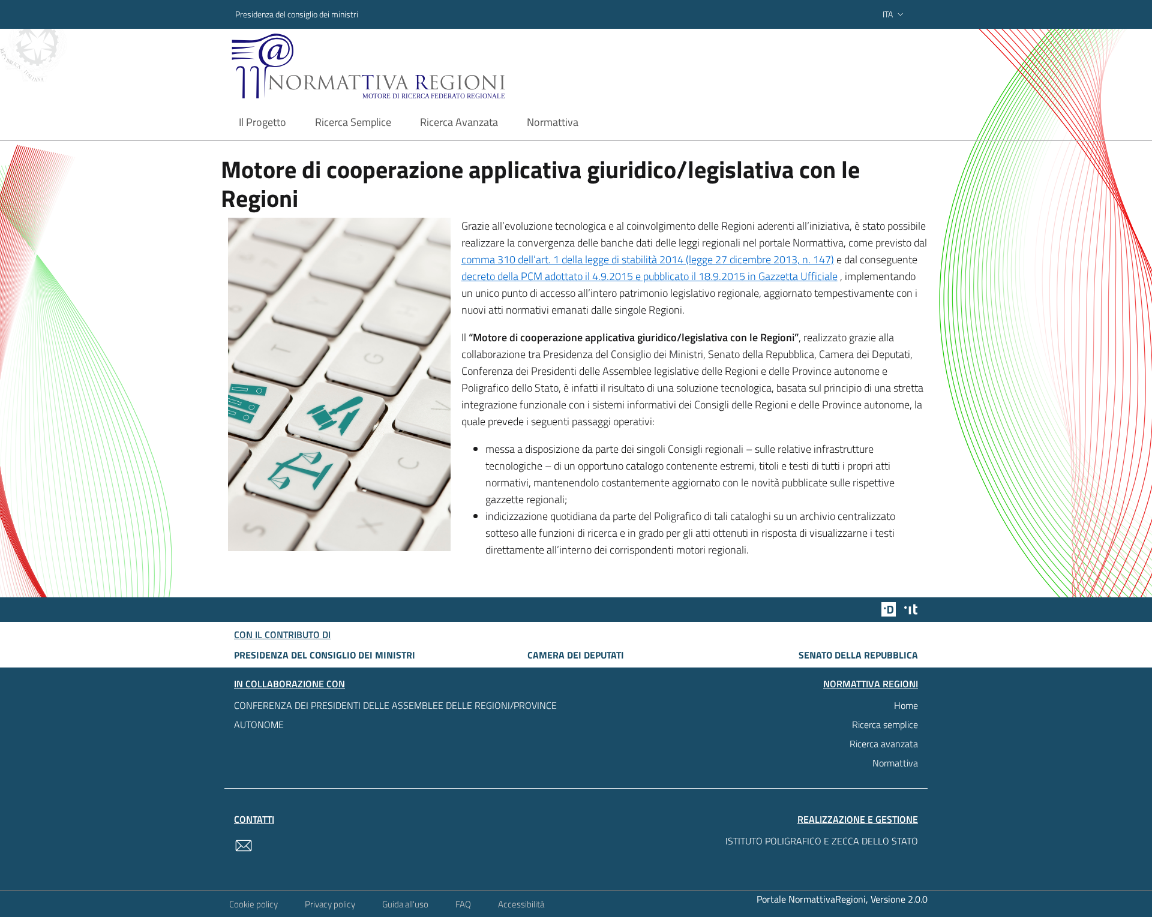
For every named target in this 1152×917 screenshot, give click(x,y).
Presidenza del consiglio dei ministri (296, 14)
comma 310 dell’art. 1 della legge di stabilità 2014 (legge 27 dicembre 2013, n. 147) (647, 259)
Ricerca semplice (885, 724)
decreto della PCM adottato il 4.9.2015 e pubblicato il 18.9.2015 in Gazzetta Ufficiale (649, 276)
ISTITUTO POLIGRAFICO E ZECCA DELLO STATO (821, 841)
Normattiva (895, 763)
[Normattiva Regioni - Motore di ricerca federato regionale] (401, 66)
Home (906, 705)
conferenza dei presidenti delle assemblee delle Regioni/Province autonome (395, 715)
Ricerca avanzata (884, 743)
